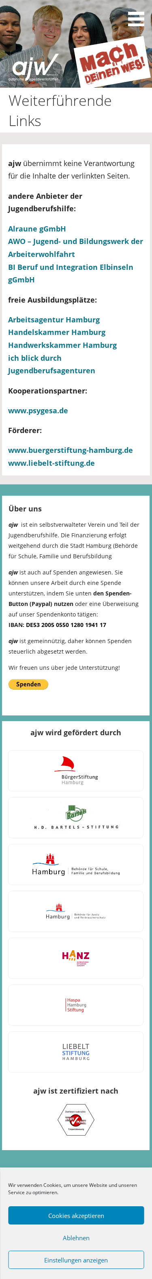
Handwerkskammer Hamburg (62, 345)
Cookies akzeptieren (76, 1216)
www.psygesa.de (38, 410)
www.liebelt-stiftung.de (51, 463)
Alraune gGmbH (37, 229)
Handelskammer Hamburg (56, 332)
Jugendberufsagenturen (51, 370)
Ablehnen (76, 1238)
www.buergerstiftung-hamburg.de (70, 450)
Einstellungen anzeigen (76, 1260)
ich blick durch (35, 358)
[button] (139, 14)
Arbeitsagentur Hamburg (55, 319)
